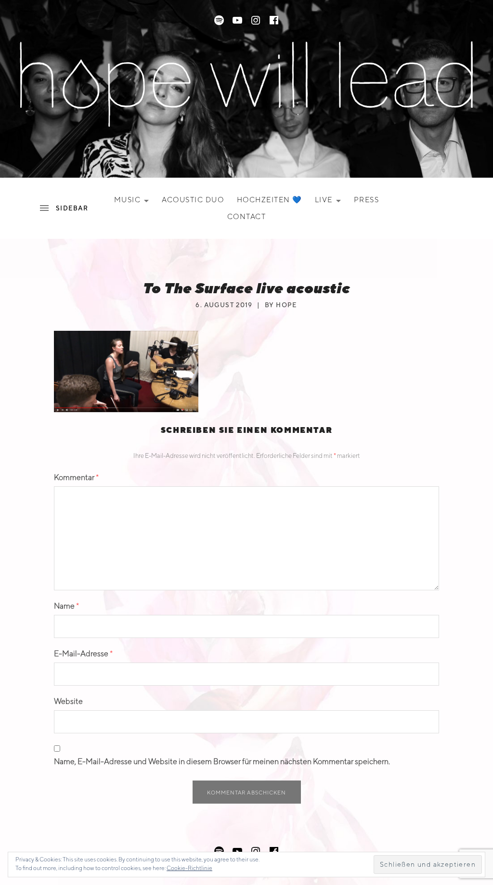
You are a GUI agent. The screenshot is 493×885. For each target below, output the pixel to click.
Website (68, 701)
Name (66, 606)
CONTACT (246, 216)
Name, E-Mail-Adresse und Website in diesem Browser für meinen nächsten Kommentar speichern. (222, 761)
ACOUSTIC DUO (193, 199)
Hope (286, 305)
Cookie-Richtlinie (189, 868)
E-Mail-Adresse (83, 653)
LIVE (331, 201)
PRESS (366, 199)
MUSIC (134, 201)
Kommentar (76, 477)
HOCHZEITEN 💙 (269, 199)
